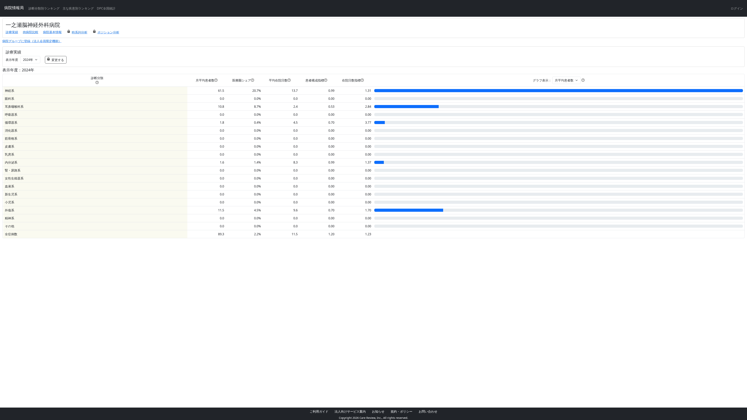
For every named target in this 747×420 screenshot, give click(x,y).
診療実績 (12, 32)
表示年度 (12, 60)
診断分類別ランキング (44, 8)
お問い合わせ (428, 411)
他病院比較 (30, 32)
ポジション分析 (108, 32)
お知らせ (378, 411)
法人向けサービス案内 (350, 411)
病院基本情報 (52, 32)
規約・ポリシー (401, 411)
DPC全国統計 (106, 8)
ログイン (737, 8)
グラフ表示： (542, 80)
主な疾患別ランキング (78, 8)
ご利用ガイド (319, 411)
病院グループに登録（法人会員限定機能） (31, 41)
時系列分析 (79, 32)
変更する (58, 60)
